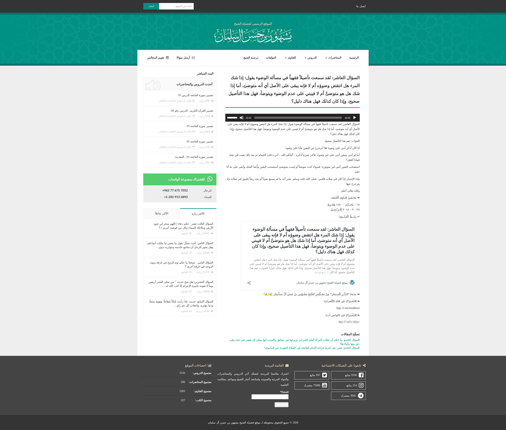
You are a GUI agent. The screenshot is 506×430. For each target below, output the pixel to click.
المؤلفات (271, 57)
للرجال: (207, 190)
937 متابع (315, 375)
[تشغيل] (355, 118)
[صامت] (242, 118)
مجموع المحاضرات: (200, 382)
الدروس (312, 57)
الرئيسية (354, 57)
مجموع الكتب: (203, 400)
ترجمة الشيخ (251, 57)
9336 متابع (351, 375)
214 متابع (351, 385)
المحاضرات (334, 57)
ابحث (151, 6)
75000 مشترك (312, 385)
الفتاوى (291, 57)
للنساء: (207, 197)
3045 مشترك (348, 395)
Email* (284, 392)
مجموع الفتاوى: (202, 391)
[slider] (232, 117)
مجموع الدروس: (202, 372)
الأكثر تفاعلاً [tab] (161, 213)
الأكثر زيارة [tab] (198, 213)
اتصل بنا (361, 6)
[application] (292, 118)
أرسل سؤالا (184, 57)
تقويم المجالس (156, 57)
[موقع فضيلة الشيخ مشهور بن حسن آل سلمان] (253, 34)
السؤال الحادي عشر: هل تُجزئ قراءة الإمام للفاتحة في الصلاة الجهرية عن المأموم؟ (312, 347)
